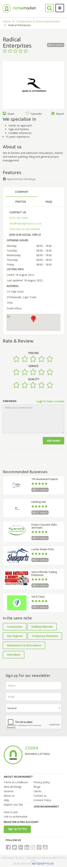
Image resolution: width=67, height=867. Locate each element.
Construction (14, 626)
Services (9, 791)
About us (9, 795)
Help (6, 800)
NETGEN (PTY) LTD (43, 863)
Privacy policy (42, 782)
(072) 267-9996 (18, 218)
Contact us (40, 795)
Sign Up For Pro (17, 829)
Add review (53, 440)
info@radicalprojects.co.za (25, 223)
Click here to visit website (24, 229)
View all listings (13, 786)
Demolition (13, 654)
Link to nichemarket (16, 816)
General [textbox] (12, 708)
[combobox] (33, 708)
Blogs (37, 786)
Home (6, 21)
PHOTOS (20, 201)
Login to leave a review (50, 401)
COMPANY (21, 191)
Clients (38, 791)
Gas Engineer (15, 636)
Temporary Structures (45, 636)
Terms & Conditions (16, 782)
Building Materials (42, 626)
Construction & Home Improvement (38, 21)
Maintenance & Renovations (24, 645)
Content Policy (42, 800)
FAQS (48, 201)
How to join (11, 812)
